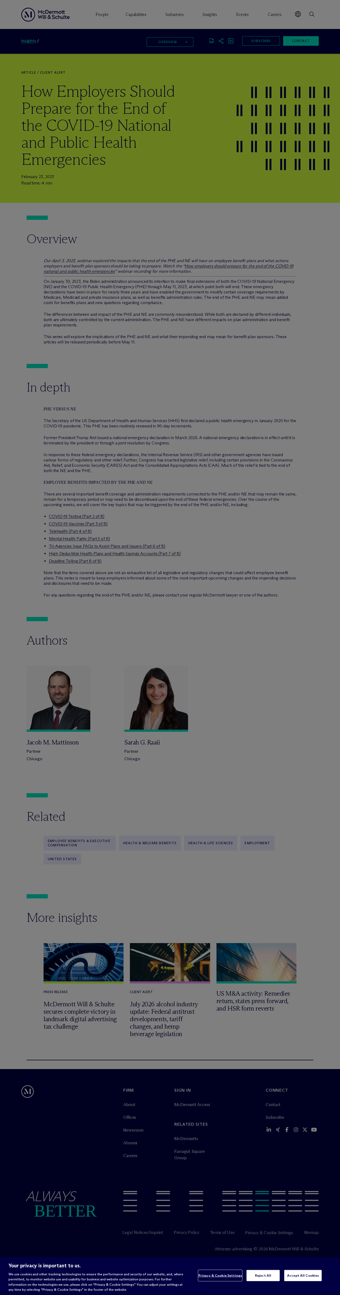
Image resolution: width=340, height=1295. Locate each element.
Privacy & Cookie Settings (220, 1275)
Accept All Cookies (303, 1275)
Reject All (263, 1275)
